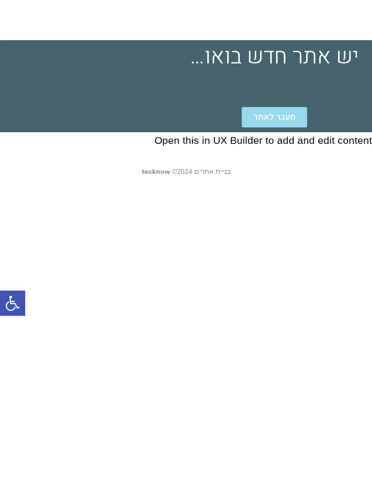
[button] (12, 303)
